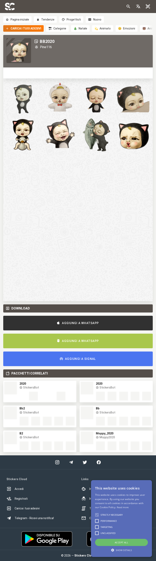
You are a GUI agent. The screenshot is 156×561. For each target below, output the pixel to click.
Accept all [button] (121, 542)
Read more (123, 507)
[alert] (121, 518)
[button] (138, 6)
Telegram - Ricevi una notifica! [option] (34, 518)
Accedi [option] (19, 488)
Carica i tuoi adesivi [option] (27, 508)
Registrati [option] (21, 498)
